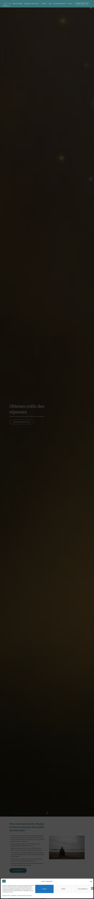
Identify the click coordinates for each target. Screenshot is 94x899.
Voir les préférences (82, 889)
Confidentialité (13, 895)
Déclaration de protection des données (24, 895)
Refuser (63, 889)
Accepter (44, 889)
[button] (91, 881)
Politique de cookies (6, 895)
